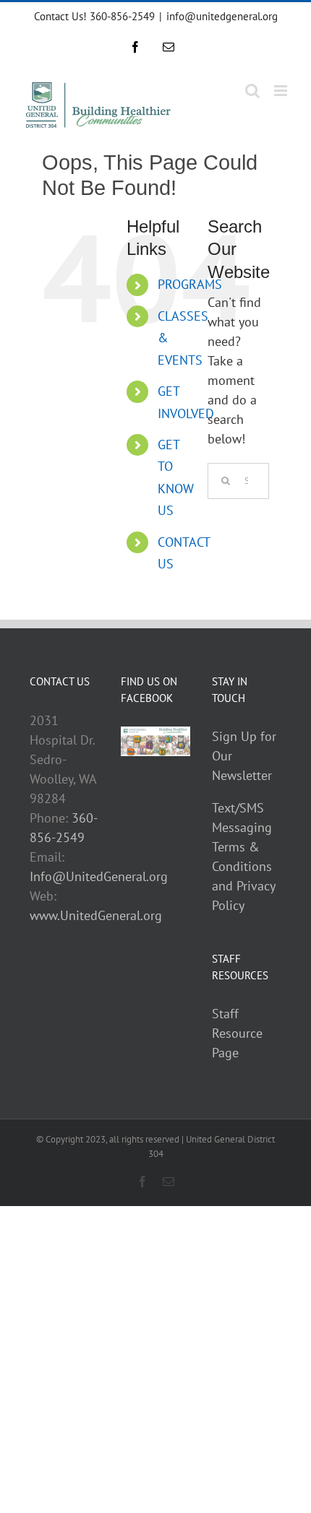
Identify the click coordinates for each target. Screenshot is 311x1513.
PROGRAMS (190, 284)
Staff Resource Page (237, 1033)
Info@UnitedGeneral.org (99, 876)
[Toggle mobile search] (252, 90)
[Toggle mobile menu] (281, 90)
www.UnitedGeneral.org (96, 915)
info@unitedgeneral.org (222, 16)
